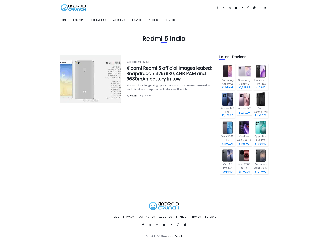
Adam (133, 95)
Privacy (78, 20)
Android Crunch (174, 236)
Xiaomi (145, 62)
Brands (137, 20)
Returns (170, 20)
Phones (153, 20)
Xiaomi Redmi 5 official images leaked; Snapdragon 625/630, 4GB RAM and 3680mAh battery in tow (169, 73)
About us (119, 20)
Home (63, 20)
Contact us (98, 20)
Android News (134, 62)
